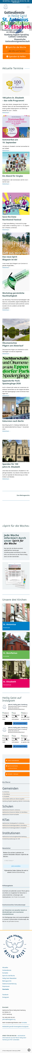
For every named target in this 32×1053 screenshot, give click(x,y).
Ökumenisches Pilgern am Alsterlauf (12, 344)
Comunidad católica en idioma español (13, 799)
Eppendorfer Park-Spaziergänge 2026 (11, 382)
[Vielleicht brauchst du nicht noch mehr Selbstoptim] (6, 716)
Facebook (5, 994)
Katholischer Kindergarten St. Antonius (13, 823)
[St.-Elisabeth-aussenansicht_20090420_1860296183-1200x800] (16, 670)
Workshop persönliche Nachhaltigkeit (13, 294)
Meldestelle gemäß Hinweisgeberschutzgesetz (15, 1026)
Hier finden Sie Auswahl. (18, 897)
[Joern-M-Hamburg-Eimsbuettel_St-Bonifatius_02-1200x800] (16, 641)
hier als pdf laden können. (11, 921)
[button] (29, 1050)
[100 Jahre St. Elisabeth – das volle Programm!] (16, 84)
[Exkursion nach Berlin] (16, 408)
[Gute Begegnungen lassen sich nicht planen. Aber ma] (16, 716)
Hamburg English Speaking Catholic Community (16, 801)
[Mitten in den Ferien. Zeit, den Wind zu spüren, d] (25, 716)
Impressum (6, 986)
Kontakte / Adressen (13, 774)
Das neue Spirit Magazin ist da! (9, 258)
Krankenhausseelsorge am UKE (11, 839)
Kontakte (5, 973)
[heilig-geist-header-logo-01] (13, 7)
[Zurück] (1, 26)
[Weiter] (30, 26)
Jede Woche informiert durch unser (15, 539)
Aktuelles (5, 967)
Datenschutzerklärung (18, 872)
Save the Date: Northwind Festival (11, 218)
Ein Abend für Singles (12, 175)
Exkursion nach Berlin (13, 421)
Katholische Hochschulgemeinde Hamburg (14, 836)
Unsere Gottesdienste (13, 760)
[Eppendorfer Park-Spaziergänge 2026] (16, 368)
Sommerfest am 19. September (10, 141)
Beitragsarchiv (6, 981)
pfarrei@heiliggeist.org (8, 1019)
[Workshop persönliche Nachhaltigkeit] (16, 280)
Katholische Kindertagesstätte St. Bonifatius (14, 825)
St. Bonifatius (10, 653)
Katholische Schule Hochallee (10, 814)
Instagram (5, 997)
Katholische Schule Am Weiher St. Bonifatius (14, 812)
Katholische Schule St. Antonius (11, 810)
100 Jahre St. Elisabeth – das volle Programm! (13, 99)
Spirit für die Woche (12, 766)
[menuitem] (27, 7)
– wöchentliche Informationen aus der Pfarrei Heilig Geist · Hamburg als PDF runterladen (14, 1038)
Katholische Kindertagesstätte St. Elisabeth (14, 828)
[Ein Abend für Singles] (16, 163)
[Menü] (27, 7)
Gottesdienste (6, 970)
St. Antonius (9, 624)
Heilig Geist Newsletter (9, 978)
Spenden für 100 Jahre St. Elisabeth (11, 465)
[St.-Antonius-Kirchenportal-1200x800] (16, 613)
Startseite (5, 989)
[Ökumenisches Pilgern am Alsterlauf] (16, 330)
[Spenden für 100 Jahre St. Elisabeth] (16, 451)
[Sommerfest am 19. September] (16, 126)
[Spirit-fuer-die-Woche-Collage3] (16, 576)
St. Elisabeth (9, 681)
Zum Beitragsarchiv (23, 495)
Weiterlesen (5, 112)
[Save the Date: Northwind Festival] (16, 204)
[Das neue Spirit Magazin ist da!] (16, 243)
